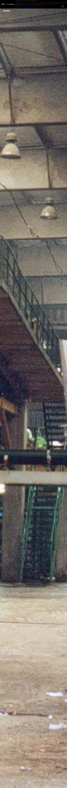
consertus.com (31, 7)
